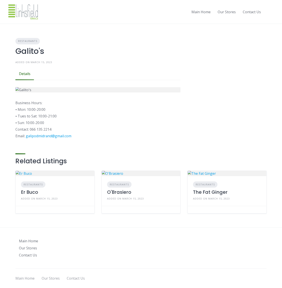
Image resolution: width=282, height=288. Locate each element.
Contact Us (252, 11)
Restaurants (27, 41)
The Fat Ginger (210, 192)
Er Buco (29, 192)
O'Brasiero (119, 192)
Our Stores (227, 11)
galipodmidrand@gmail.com (48, 136)
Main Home (201, 11)
